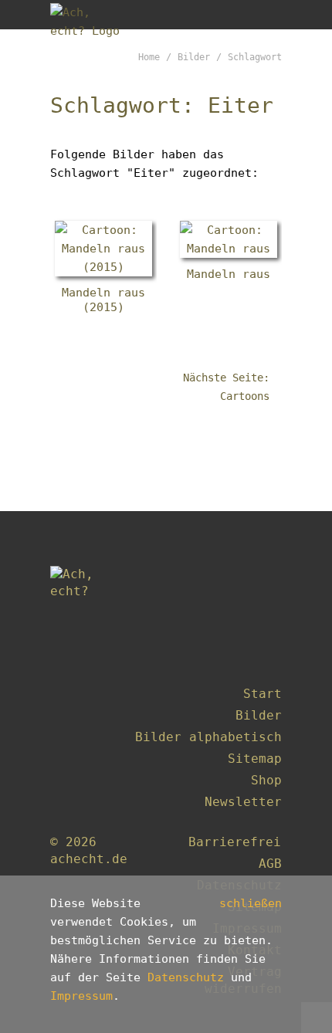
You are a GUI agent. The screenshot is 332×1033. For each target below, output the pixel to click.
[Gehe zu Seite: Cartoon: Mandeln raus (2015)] (103, 248)
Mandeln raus (228, 274)
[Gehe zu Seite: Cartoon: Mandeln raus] (228, 239)
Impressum (81, 996)
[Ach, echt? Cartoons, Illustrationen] (90, 14)
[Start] (88, 612)
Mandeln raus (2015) (103, 300)
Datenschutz (185, 977)
